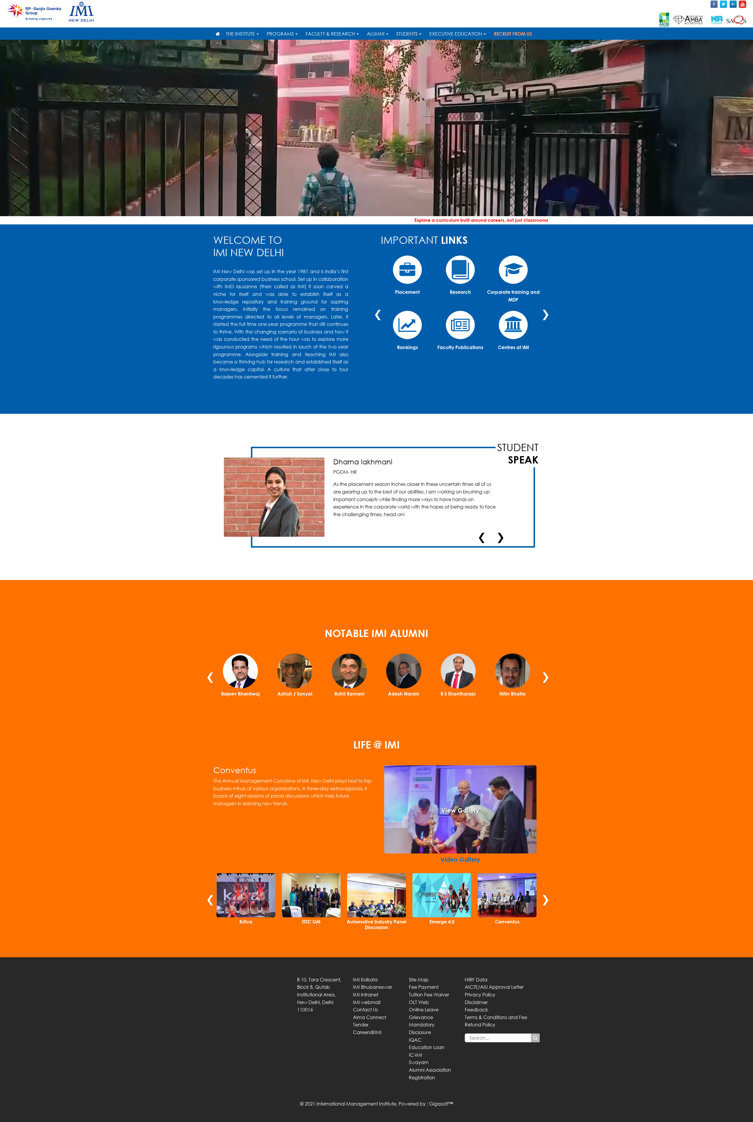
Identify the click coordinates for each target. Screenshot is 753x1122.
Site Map (419, 980)
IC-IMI (415, 1055)
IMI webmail (366, 1002)
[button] (381, 809)
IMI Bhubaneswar (372, 987)
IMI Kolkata (365, 980)
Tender (361, 1025)
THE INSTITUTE (240, 34)
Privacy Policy (480, 995)
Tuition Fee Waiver (429, 995)
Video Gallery (460, 859)
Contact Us (365, 1010)
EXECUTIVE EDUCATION (455, 34)
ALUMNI (375, 34)
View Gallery (460, 810)
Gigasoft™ (441, 1104)
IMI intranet (365, 995)
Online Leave (424, 1010)
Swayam (419, 1062)
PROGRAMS (280, 34)
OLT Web (419, 1002)
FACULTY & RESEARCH (330, 34)
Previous (376, 311)
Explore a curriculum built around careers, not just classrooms (238, 220)
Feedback (476, 1010)
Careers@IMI (367, 1032)
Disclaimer (476, 1002)
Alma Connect (369, 1017)
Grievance (421, 1017)
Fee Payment (424, 987)
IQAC (415, 1040)
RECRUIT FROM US (513, 34)
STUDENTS (407, 34)
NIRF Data (476, 980)
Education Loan (426, 1047)
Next (544, 311)
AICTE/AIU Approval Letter (494, 987)
